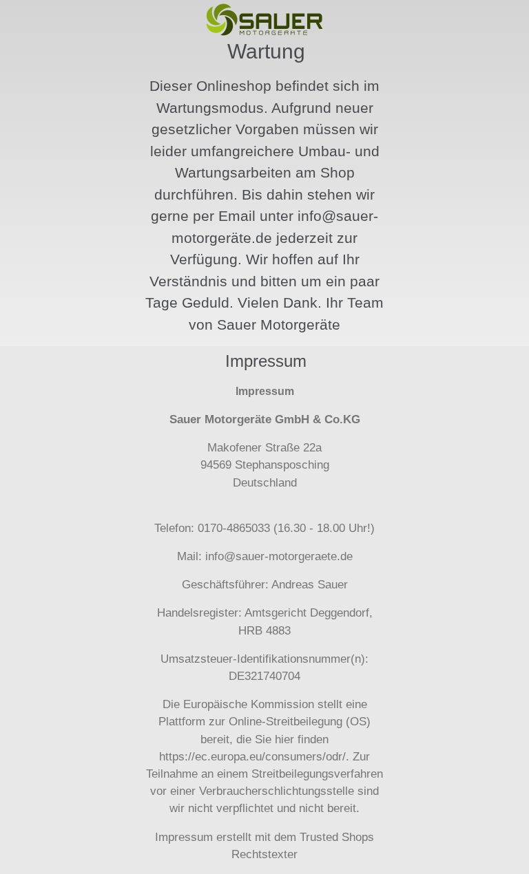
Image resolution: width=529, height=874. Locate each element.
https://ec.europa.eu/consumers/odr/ (252, 756)
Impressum (184, 837)
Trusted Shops (337, 837)
